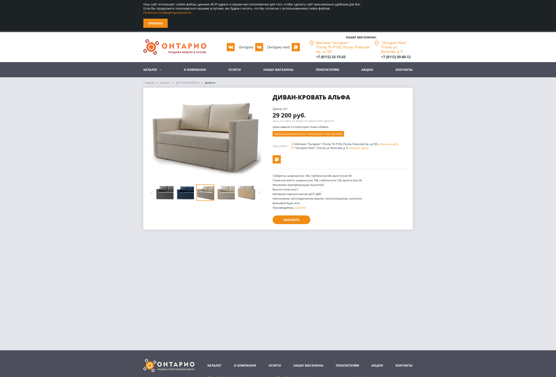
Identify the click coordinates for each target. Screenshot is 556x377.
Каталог (150, 70)
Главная (148, 82)
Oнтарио (246, 47)
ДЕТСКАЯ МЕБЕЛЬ (187, 82)
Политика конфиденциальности (167, 12)
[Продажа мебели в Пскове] (174, 47)
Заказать (291, 220)
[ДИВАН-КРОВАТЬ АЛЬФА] (205, 136)
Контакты (404, 70)
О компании (195, 70)
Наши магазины (278, 70)
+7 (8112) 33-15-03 (331, 57)
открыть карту (388, 144)
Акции (367, 70)
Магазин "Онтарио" (332, 42)
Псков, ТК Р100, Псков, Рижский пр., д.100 (342, 49)
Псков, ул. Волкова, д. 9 (392, 49)
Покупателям (327, 70)
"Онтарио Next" (394, 42)
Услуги (234, 70)
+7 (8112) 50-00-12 (396, 57)
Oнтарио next (278, 47)
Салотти (300, 208)
